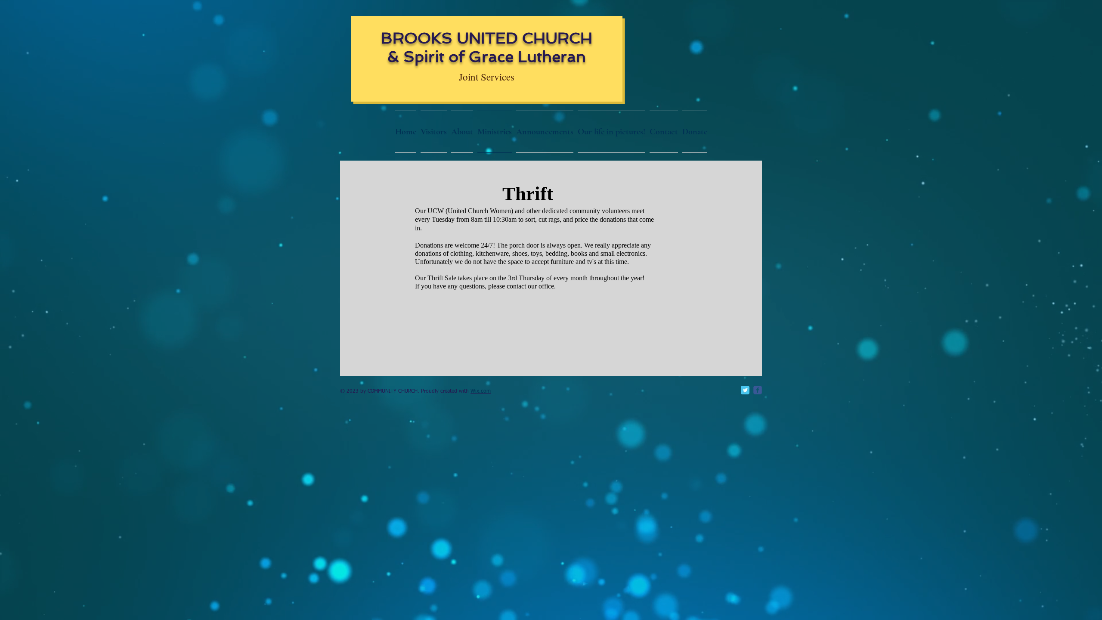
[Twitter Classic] (745, 390)
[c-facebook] (757, 390)
